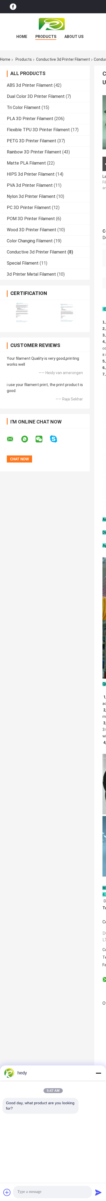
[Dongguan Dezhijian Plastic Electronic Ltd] (53, 24)
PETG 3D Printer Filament (31, 140)
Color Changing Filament (30, 240)
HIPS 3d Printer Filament (31, 174)
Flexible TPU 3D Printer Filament (38, 129)
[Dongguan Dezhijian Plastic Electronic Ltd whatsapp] (28, 439)
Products (45, 36)
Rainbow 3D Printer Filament (34, 152)
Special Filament (23, 263)
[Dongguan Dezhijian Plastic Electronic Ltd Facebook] (13, 6)
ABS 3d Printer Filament (30, 85)
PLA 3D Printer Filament (30, 118)
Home (21, 36)
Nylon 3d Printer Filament (31, 196)
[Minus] (98, 1073)
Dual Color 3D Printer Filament (36, 96)
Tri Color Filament (23, 107)
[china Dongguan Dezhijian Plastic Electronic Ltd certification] (22, 312)
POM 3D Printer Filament (31, 218)
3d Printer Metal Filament (31, 274)
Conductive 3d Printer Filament (63, 59)
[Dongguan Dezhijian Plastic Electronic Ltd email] (13, 439)
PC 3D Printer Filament (29, 207)
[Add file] (7, 1192)
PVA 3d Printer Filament (30, 185)
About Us (73, 36)
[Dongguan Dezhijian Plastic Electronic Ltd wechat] (42, 439)
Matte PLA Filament (26, 163)
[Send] (98, 1192)
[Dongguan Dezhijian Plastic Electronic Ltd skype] (57, 439)
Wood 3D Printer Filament (31, 229)
